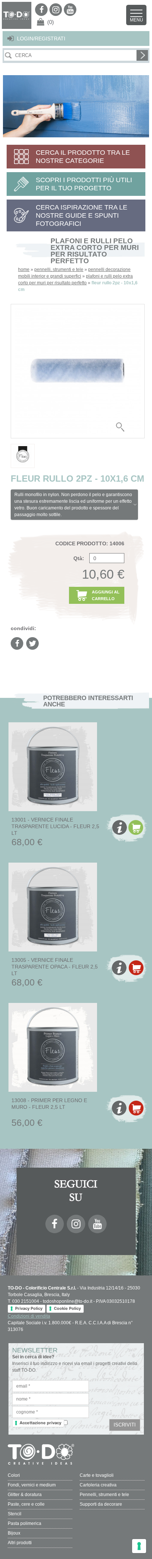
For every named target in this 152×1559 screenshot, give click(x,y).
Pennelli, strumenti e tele (104, 1494)
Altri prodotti (20, 1542)
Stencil (14, 1513)
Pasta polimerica (24, 1523)
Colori (14, 1475)
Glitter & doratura (25, 1494)
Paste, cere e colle (26, 1504)
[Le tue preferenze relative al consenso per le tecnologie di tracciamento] (139, 1546)
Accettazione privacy (40, 1422)
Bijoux (14, 1533)
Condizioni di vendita (29, 1316)
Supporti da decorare (101, 1504)
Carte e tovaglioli (97, 1475)
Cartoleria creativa (98, 1485)
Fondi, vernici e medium (32, 1485)
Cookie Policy (67, 1308)
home (24, 269)
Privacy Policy (28, 1308)
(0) (50, 22)
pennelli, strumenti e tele (58, 269)
